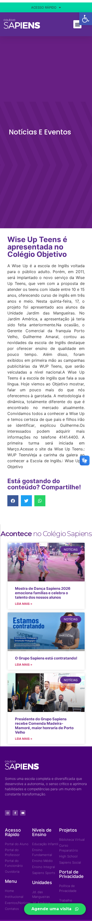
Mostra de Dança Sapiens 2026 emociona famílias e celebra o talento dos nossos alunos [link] (42, 593)
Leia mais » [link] (23, 604)
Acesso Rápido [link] (43, 7)
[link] (85, 18)
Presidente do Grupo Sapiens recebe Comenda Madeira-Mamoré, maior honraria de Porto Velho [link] (44, 726)
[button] (77, 24)
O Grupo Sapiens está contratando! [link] (46, 658)
